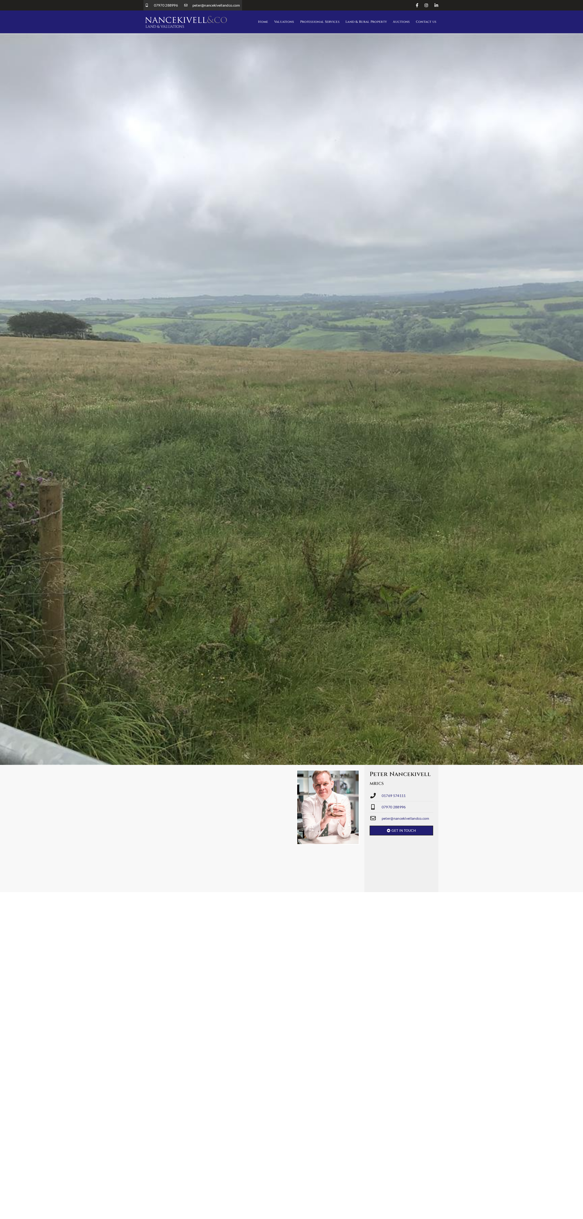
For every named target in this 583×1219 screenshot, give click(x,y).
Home (263, 22)
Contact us (426, 22)
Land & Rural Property (366, 22)
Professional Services (320, 22)
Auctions (401, 22)
